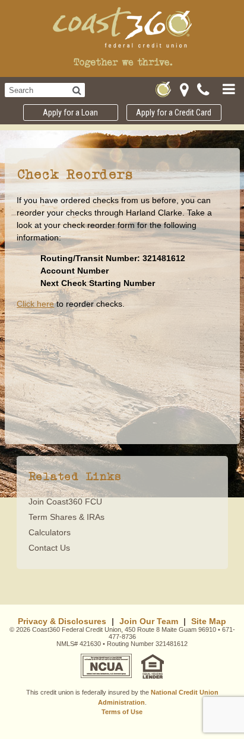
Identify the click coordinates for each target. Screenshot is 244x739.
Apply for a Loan (70, 112)
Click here (35, 304)
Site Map (208, 621)
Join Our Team (148, 621)
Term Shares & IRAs (66, 517)
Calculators (49, 532)
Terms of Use (122, 711)
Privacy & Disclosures (62, 621)
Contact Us (49, 547)
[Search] (77, 90)
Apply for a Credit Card (173, 112)
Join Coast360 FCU (65, 501)
